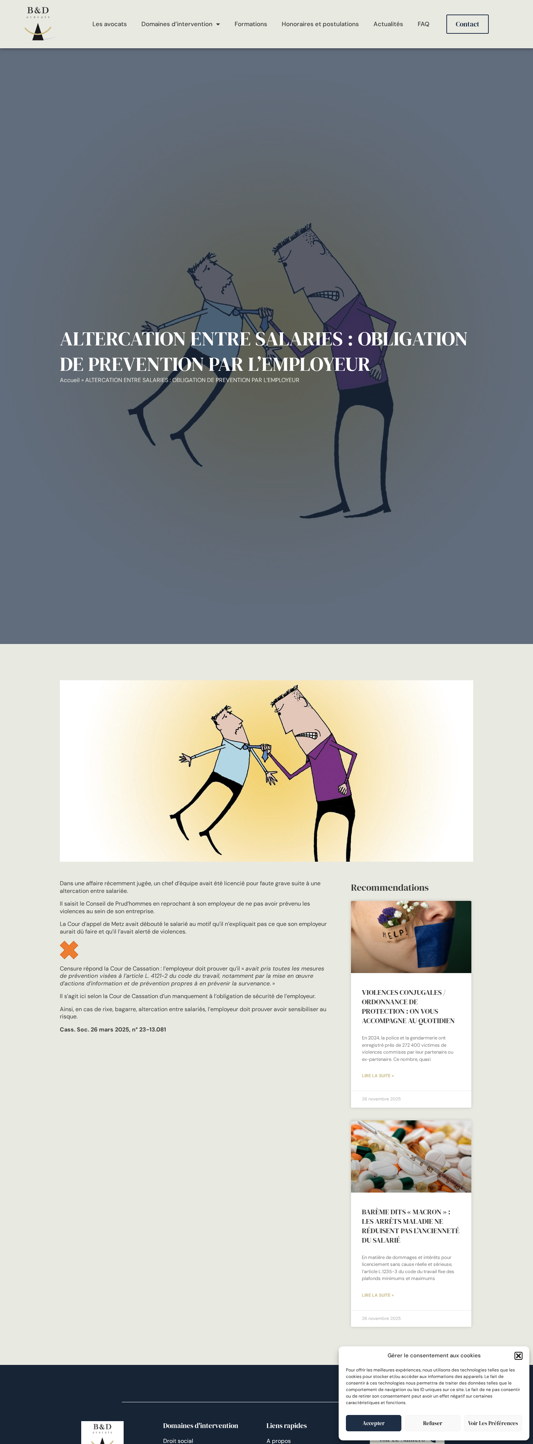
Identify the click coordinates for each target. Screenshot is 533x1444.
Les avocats (109, 24)
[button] (518, 1355)
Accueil (70, 380)
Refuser (432, 1423)
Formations (251, 24)
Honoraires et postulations (320, 24)
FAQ (423, 24)
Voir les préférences (493, 1423)
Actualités (388, 24)
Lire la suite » (378, 1076)
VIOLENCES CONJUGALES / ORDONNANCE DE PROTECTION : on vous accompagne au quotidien (408, 1006)
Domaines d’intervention (176, 24)
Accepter (374, 1423)
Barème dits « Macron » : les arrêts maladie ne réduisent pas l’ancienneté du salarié (410, 1226)
